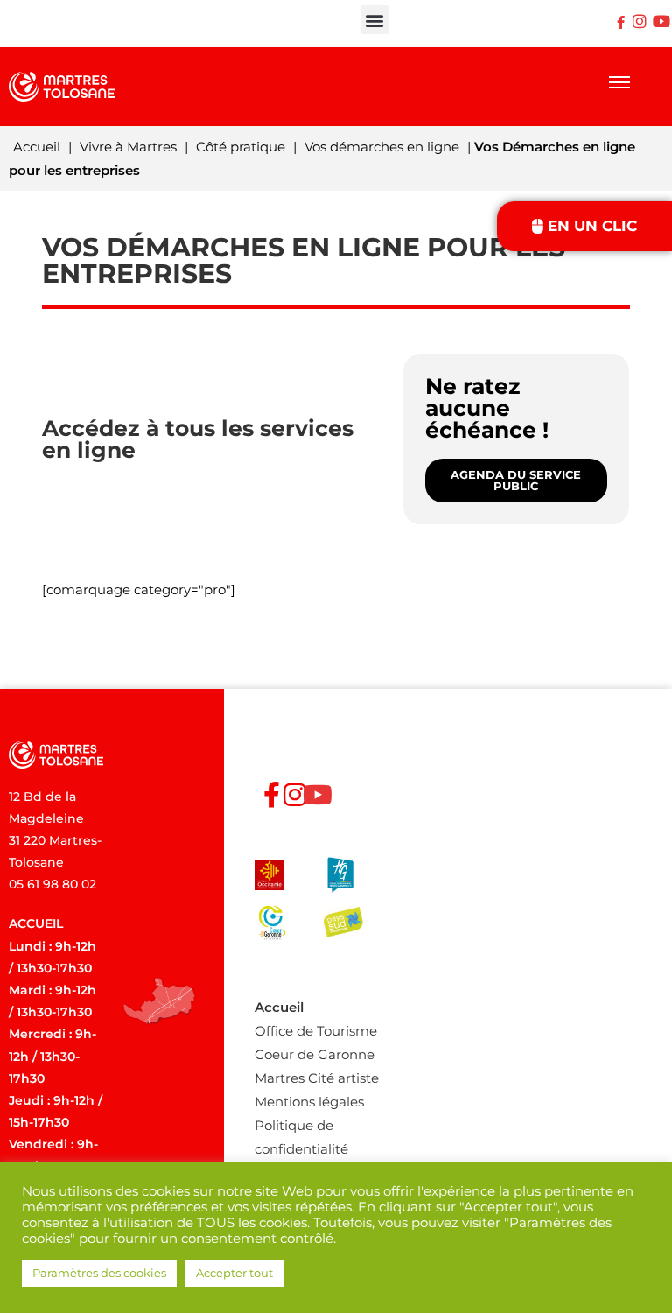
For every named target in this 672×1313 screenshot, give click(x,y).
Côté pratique (240, 146)
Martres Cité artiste (317, 1078)
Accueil (36, 146)
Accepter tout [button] (234, 1273)
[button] (374, 19)
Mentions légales (309, 1101)
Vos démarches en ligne (381, 146)
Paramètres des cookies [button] (99, 1273)
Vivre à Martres (128, 146)
